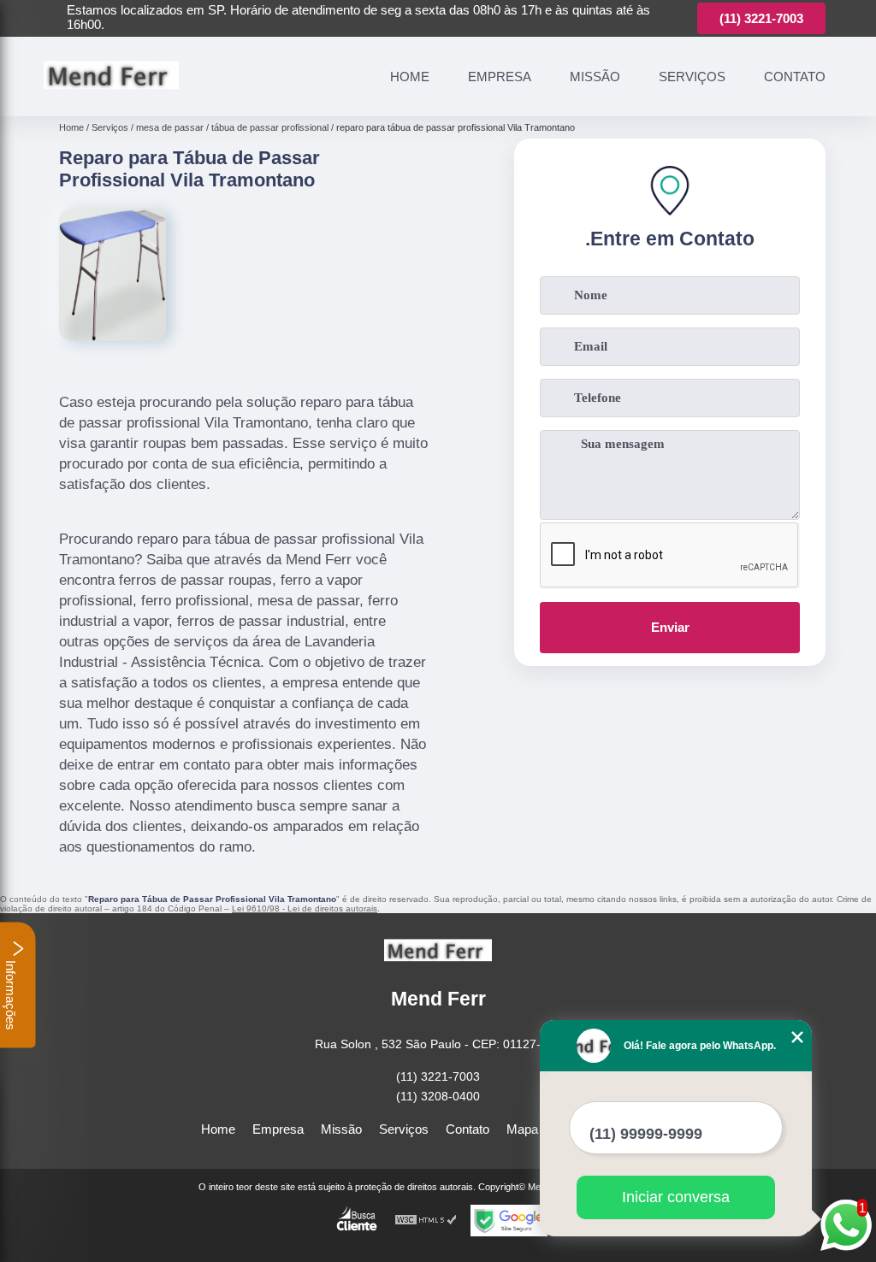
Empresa (499, 76)
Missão (595, 76)
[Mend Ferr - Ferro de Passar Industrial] (111, 96)
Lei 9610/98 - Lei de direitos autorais (304, 908)
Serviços (692, 76)
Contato (795, 76)
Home (409, 76)
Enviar (670, 627)
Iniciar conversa (676, 1197)
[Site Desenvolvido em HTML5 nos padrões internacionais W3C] (426, 1220)
